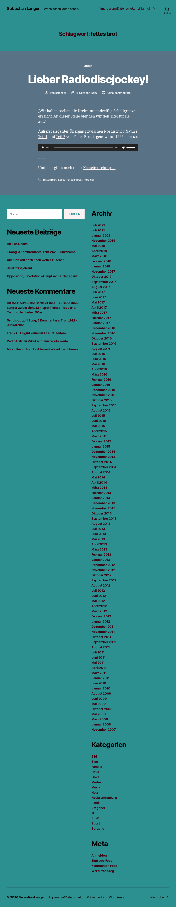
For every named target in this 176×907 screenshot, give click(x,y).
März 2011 (99, 673)
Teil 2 (60, 136)
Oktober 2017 (101, 276)
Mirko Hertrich (17, 349)
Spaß (95, 818)
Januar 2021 (100, 235)
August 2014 (100, 472)
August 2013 (100, 523)
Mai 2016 (98, 364)
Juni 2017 (98, 297)
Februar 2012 (101, 616)
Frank (11, 333)
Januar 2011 (100, 678)
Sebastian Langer (23, 9)
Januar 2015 (100, 446)
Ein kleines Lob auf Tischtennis (55, 349)
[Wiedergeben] (42, 147)
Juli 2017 (98, 292)
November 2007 (103, 729)
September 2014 (103, 467)
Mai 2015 (98, 426)
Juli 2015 (98, 415)
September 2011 (103, 642)
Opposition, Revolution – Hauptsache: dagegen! (42, 276)
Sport (95, 823)
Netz (94, 792)
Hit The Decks (17, 244)
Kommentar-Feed (104, 866)
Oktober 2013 (101, 513)
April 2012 (99, 606)
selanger (60, 93)
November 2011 (103, 632)
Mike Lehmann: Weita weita (48, 341)
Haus (95, 772)
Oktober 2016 (101, 338)
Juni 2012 (98, 596)
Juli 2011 (97, 652)
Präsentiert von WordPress (105, 897)
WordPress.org (102, 871)
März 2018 (99, 256)
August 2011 (100, 647)
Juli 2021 (98, 230)
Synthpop (14, 320)
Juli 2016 (98, 354)
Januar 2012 (100, 621)
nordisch (89, 179)
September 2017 (103, 282)
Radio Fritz (15, 341)
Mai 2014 (98, 477)
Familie (96, 767)
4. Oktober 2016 (86, 93)
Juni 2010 (98, 683)
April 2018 (99, 251)
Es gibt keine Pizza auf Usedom (43, 333)
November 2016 (103, 333)
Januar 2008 (101, 724)
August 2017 (100, 287)
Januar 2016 (100, 385)
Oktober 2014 (101, 462)
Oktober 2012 (101, 575)
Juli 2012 (98, 590)
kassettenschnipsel (70, 179)
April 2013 (99, 544)
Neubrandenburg (104, 797)
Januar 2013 (100, 559)
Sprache (97, 828)
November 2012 (103, 570)
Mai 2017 (98, 302)
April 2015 (99, 431)
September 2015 (103, 405)
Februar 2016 (101, 379)
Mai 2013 (98, 539)
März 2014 (99, 487)
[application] (88, 147)
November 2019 (103, 240)
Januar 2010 (100, 688)
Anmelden (99, 855)
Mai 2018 (98, 246)
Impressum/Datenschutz (117, 8)
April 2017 (99, 307)
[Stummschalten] (123, 147)
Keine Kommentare (119, 93)
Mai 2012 (98, 601)
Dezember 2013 (103, 503)
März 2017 (99, 312)
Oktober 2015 (101, 400)
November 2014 (103, 457)
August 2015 (100, 410)
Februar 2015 (101, 441)
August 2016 (100, 348)
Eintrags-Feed (102, 860)
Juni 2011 (98, 657)
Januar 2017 (100, 323)
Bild (94, 756)
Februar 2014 (101, 493)
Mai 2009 (98, 704)
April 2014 (99, 482)
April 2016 (99, 369)
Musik (88, 66)
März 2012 (99, 611)
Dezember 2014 (103, 451)
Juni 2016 (98, 359)
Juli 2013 (98, 529)
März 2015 (99, 436)
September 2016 (103, 343)
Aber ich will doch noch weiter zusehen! (36, 260)
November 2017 (103, 271)
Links (141, 8)
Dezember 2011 (103, 626)
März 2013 (99, 549)
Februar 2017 (101, 318)
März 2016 (99, 374)
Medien (96, 782)
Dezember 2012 (103, 565)
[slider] (131, 147)
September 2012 (103, 580)
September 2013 (103, 518)
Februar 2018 (101, 261)
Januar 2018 (100, 266)
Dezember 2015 (103, 390)
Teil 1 (42, 136)
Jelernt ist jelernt (19, 268)
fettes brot (50, 179)
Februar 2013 (101, 554)
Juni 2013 (98, 534)
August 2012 (100, 585)
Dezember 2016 (103, 328)
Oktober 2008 (101, 709)
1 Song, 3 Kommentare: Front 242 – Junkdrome (41, 252)
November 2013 (103, 508)
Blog (94, 761)
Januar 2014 (100, 498)
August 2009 (101, 693)
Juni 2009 (99, 698)
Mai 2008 (98, 714)
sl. (93, 813)
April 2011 (98, 668)
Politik (95, 803)
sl (148, 8)
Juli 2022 (98, 225)
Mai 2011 (97, 662)
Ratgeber (98, 808)
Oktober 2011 (101, 637)
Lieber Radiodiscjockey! (88, 79)
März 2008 (99, 719)
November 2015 (103, 395)
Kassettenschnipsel (99, 168)
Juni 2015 (98, 421)
